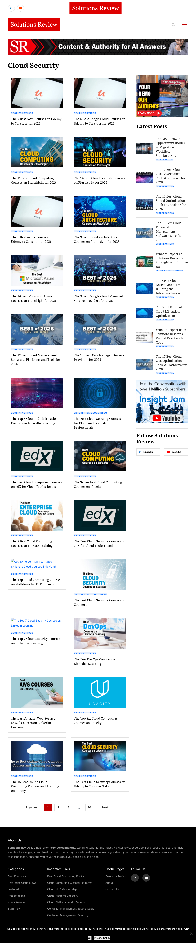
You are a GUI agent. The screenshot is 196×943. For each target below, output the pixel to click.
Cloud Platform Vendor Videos (66, 902)
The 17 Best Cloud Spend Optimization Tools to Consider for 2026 (171, 202)
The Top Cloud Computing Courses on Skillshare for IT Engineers (36, 582)
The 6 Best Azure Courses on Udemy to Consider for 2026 (31, 239)
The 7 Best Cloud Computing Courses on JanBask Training (32, 543)
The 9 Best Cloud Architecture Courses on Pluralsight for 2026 (96, 239)
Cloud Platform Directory (62, 895)
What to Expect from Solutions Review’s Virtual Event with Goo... (171, 336)
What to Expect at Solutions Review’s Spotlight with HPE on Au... (172, 260)
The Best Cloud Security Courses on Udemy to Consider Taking (99, 784)
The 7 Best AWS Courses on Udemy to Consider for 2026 (36, 121)
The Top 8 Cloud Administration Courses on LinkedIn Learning (34, 421)
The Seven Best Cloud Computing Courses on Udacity (98, 484)
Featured (13, 889)
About (109, 882)
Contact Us (112, 889)
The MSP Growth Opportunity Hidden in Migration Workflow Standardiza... (171, 147)
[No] (191, 933)
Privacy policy (102, 937)
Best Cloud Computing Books (65, 876)
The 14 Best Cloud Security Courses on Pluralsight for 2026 (99, 180)
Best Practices (22, 113)
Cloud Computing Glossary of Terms (69, 882)
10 (89, 807)
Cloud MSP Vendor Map (62, 889)
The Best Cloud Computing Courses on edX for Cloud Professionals (36, 484)
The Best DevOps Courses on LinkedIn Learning (94, 661)
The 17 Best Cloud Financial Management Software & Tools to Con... (170, 231)
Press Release (16, 902)
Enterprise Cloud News (91, 413)
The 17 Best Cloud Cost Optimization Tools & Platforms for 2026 (171, 362)
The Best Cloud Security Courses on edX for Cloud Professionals (99, 543)
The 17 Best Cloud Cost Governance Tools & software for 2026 (170, 176)
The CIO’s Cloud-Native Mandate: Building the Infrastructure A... (169, 287)
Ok (89, 937)
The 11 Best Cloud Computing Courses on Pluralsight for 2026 (34, 180)
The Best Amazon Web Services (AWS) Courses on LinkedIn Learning (34, 722)
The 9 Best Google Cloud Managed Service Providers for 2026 (98, 298)
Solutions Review (116, 876)
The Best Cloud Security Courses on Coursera (99, 602)
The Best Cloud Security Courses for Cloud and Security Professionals (97, 423)
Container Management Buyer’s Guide (70, 908)
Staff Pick (14, 908)
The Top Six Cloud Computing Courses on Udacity (95, 720)
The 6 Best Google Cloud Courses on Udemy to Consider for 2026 (99, 121)
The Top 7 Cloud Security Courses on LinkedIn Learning (35, 641)
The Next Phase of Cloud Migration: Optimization (169, 311)
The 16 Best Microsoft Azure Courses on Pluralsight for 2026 (34, 298)
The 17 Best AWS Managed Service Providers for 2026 (99, 357)
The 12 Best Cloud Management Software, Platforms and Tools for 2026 (35, 359)
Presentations (16, 895)
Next (105, 807)
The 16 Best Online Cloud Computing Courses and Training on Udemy (35, 786)
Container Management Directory (68, 915)
